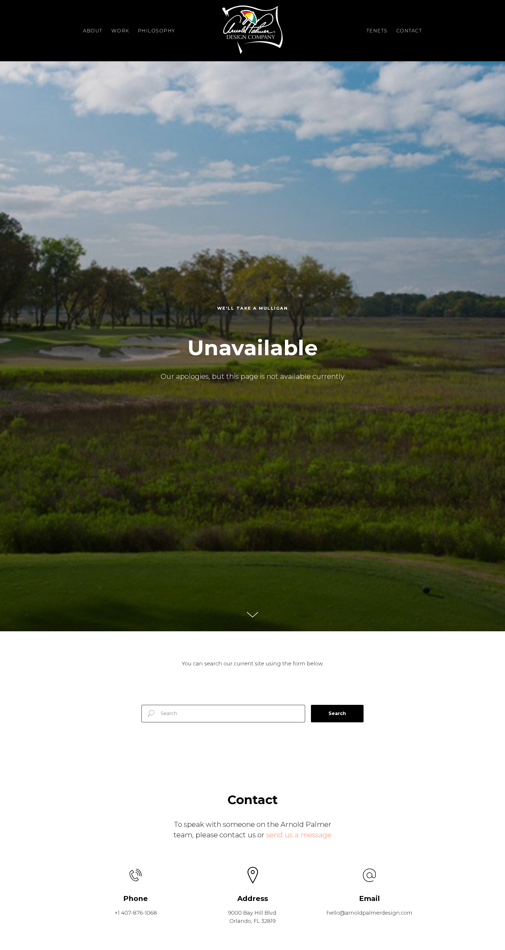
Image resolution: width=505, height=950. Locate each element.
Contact (409, 31)
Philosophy (156, 31)
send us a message (298, 835)
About (93, 31)
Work (120, 31)
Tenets (377, 31)
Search (337, 713)
